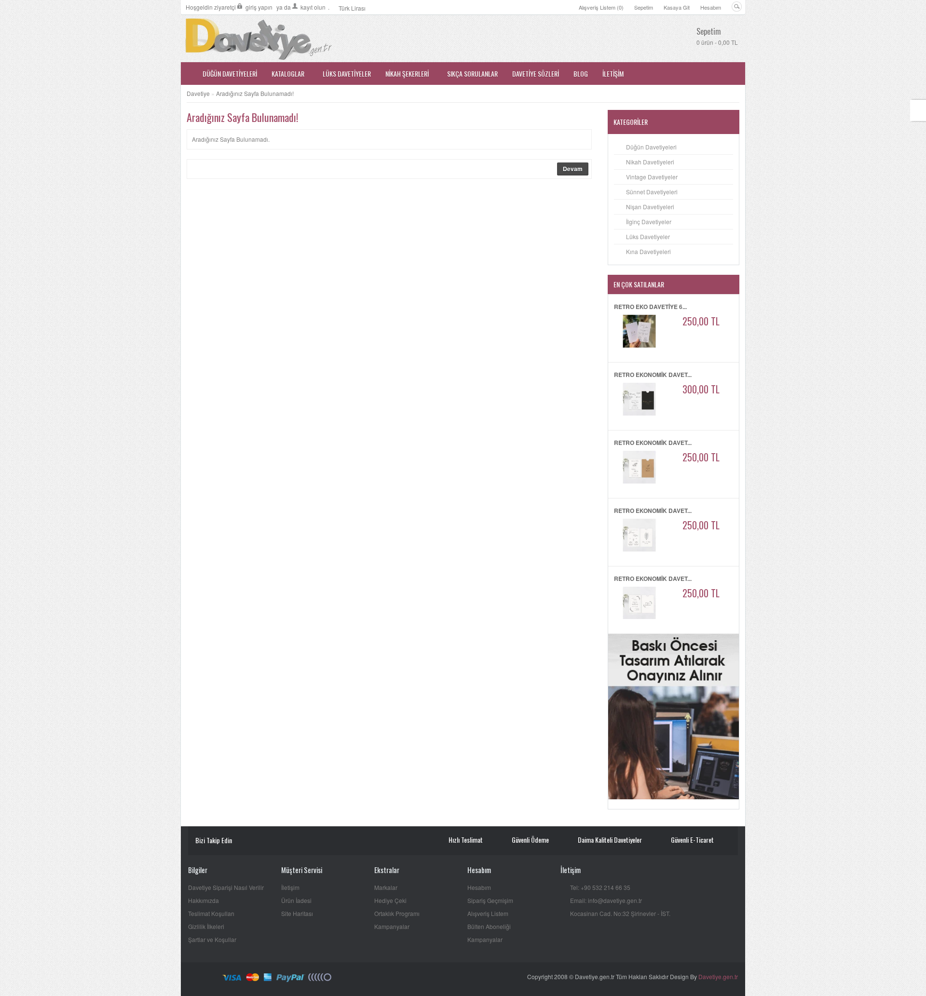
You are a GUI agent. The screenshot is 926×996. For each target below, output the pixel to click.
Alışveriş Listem (487, 913)
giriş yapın (258, 7)
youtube (243, 841)
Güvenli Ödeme (530, 839)
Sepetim (643, 7)
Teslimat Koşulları (211, 913)
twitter (271, 841)
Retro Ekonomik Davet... (653, 374)
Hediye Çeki (390, 900)
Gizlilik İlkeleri (206, 926)
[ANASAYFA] (188, 73)
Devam (573, 168)
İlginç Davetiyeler (648, 221)
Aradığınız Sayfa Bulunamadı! (255, 93)
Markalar (385, 887)
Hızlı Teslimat (466, 839)
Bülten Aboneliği (489, 926)
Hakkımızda (203, 900)
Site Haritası (297, 913)
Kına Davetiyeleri (648, 251)
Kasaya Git (677, 7)
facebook (257, 841)
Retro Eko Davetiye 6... (650, 306)
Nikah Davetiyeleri (650, 162)
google (285, 841)
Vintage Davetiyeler (652, 177)
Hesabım (710, 7)
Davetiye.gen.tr (718, 976)
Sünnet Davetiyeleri (652, 192)
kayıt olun (313, 7)
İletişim (290, 887)
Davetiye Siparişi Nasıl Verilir (226, 887)
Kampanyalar (391, 926)
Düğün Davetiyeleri (651, 147)
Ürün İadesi (296, 900)
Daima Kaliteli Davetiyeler (610, 839)
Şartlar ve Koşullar (212, 939)
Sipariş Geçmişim (490, 900)
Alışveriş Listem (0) (601, 7)
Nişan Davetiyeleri (650, 206)
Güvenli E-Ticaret (692, 839)
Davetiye (198, 93)
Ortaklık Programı (397, 913)
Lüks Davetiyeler (648, 236)
